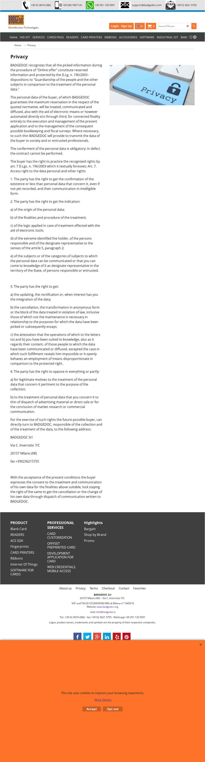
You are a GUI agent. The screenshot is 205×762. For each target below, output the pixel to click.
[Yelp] (117, 637)
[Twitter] (87, 637)
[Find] (193, 26)
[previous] (191, 37)
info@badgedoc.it (106, 612)
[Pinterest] (127, 637)
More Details (103, 700)
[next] (195, 37)
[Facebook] (77, 637)
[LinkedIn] (107, 637)
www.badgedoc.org (107, 606)
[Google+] (97, 637)
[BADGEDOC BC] (38, 20)
